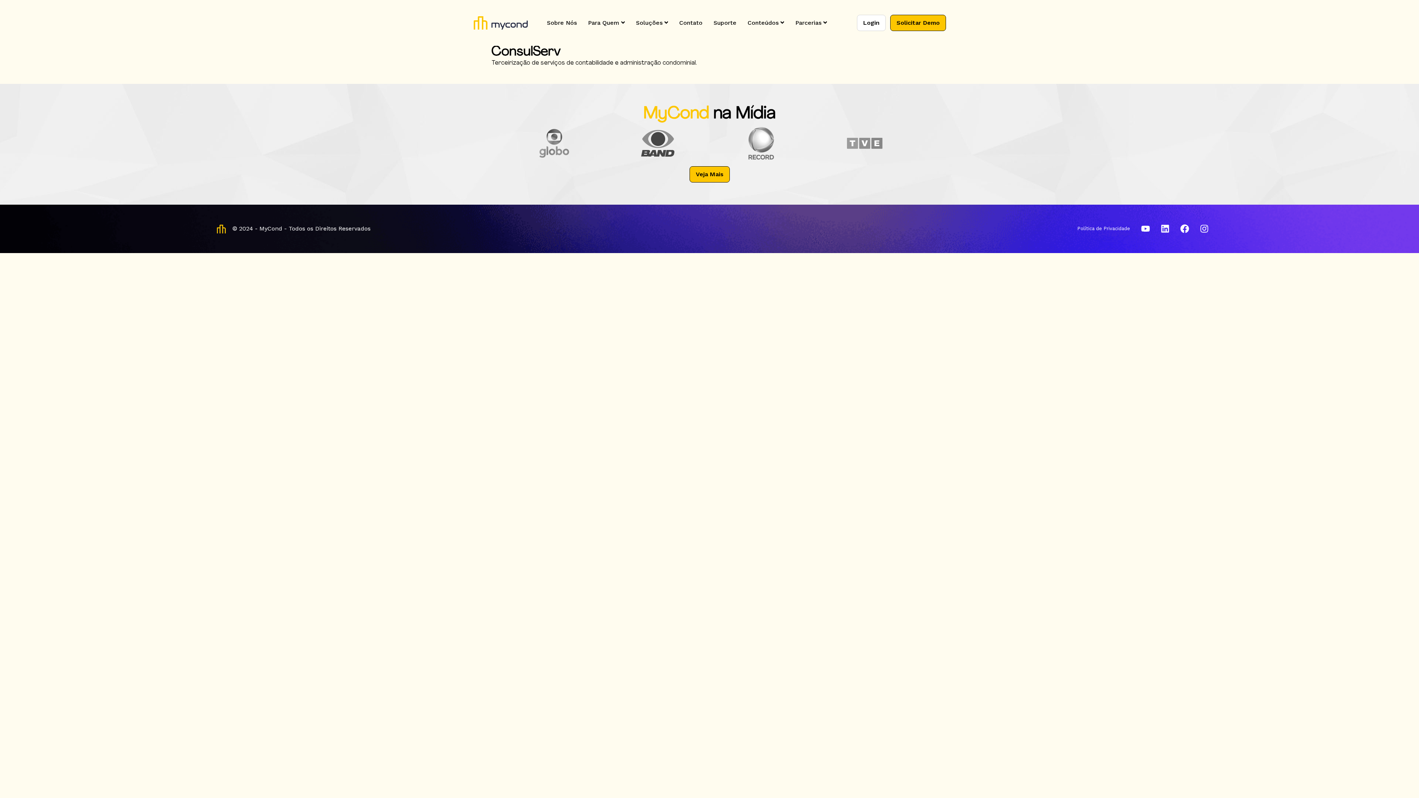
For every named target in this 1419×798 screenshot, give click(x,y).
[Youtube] (1145, 229)
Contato (690, 22)
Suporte (725, 22)
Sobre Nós (562, 22)
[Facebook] (1185, 229)
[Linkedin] (1165, 229)
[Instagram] (1204, 229)
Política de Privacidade (1103, 228)
